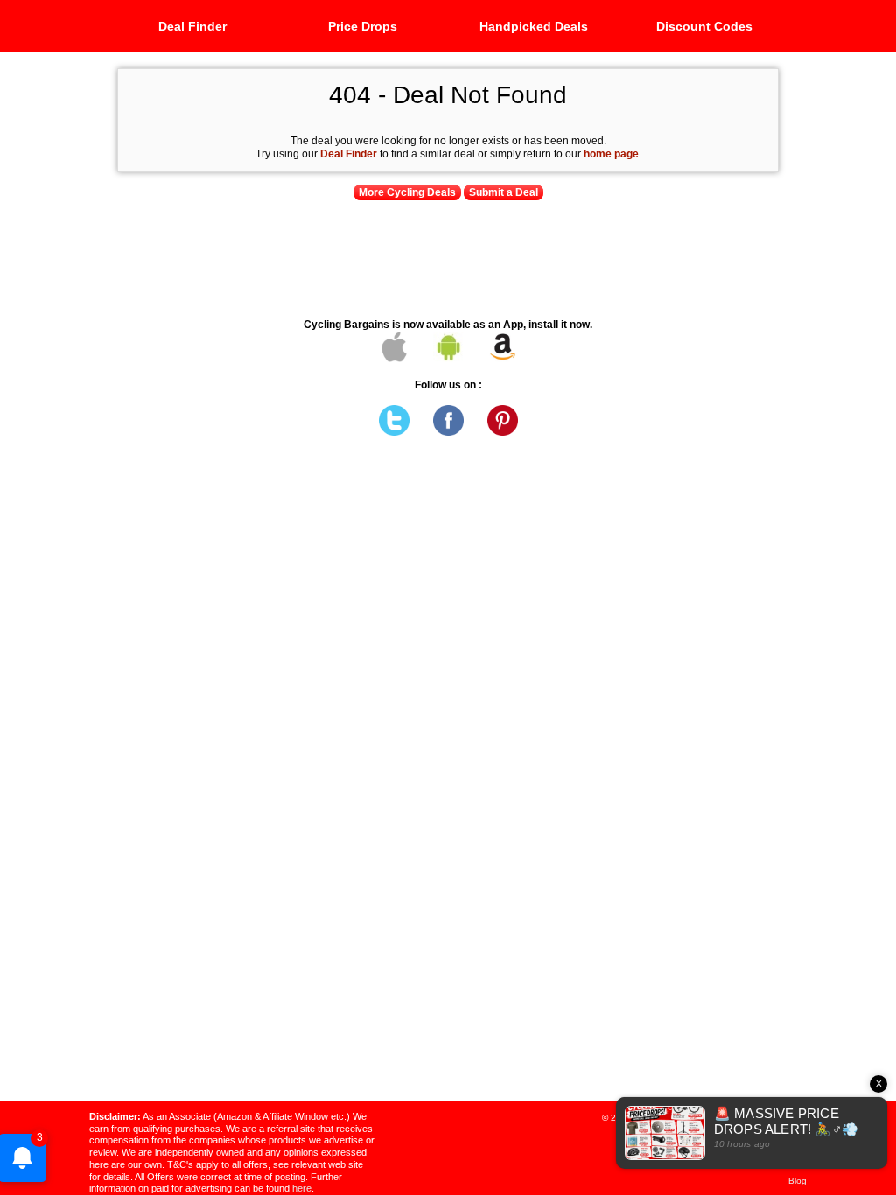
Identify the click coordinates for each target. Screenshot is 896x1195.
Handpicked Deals (534, 26)
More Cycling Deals (407, 192)
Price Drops (362, 26)
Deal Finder (192, 26)
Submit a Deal (503, 192)
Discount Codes (704, 26)
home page (611, 154)
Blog (797, 1180)
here (302, 1188)
